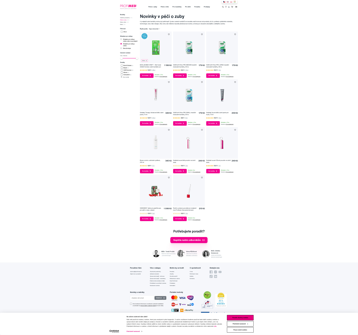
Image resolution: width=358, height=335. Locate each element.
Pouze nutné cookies (240, 330)
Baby (122, 24)
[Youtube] (220, 271)
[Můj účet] (229, 6)
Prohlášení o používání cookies (158, 283)
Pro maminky (176, 6)
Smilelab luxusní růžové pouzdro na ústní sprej (218, 161)
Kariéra (191, 276)
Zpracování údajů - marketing (157, 278)
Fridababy (172, 283)
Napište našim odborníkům (187, 240)
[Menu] (236, 7)
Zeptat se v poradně (135, 273)
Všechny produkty (126, 17)
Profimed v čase (194, 273)
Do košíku (145, 75)
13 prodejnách (163, 76)
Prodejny (207, 6)
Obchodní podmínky (155, 271)
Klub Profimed (173, 280)
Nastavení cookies (155, 285)
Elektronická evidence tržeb (157, 280)
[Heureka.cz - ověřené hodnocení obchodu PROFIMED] (221, 300)
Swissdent (172, 285)
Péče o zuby (152, 6)
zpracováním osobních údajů (148, 305)
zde (215, 326)
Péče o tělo (165, 6)
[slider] (121, 58)
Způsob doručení (154, 273)
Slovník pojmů (173, 276)
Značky (172, 273)
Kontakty (192, 278)
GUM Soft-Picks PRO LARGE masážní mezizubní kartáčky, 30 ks (217, 66)
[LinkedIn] (215, 276)
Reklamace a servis (175, 278)
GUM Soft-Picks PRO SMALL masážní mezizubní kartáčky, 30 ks (184, 113)
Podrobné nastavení (133, 331)
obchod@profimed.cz (136, 271)
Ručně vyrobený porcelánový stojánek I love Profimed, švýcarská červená (185, 209)
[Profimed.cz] (128, 6)
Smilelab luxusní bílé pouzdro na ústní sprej (184, 161)
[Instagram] (215, 271)
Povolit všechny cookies (240, 317)
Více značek (125, 77)
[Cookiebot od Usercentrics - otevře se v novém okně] (114, 331)
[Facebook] (211, 271)
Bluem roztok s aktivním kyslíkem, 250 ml (150, 161)
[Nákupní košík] (232, 7)
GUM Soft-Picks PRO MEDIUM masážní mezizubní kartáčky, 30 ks (185, 66)
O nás (191, 271)
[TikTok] (211, 276)
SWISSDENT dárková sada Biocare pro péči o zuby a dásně (150, 209)
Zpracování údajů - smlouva (157, 276)
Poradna (197, 6)
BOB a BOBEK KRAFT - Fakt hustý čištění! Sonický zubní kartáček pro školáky (150, 66)
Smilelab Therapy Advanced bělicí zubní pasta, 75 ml (151, 113)
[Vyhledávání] (223, 6)
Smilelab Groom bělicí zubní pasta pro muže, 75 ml (217, 113)
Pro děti (188, 6)
